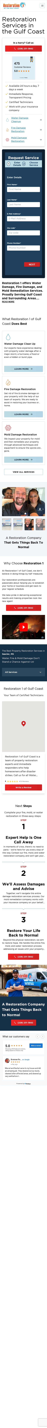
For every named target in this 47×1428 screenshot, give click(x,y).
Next (32, 264)
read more (8, 302)
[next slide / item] (43, 509)
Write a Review (23, 787)
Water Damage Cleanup (19, 120)
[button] (6, 524)
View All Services (23, 472)
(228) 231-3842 (25, 48)
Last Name (12, 200)
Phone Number (14, 243)
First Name (12, 185)
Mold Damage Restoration (19, 139)
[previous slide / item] (4, 509)
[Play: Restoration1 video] (23, 627)
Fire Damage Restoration (18, 130)
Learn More (21, 369)
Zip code (11, 228)
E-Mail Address (14, 214)
